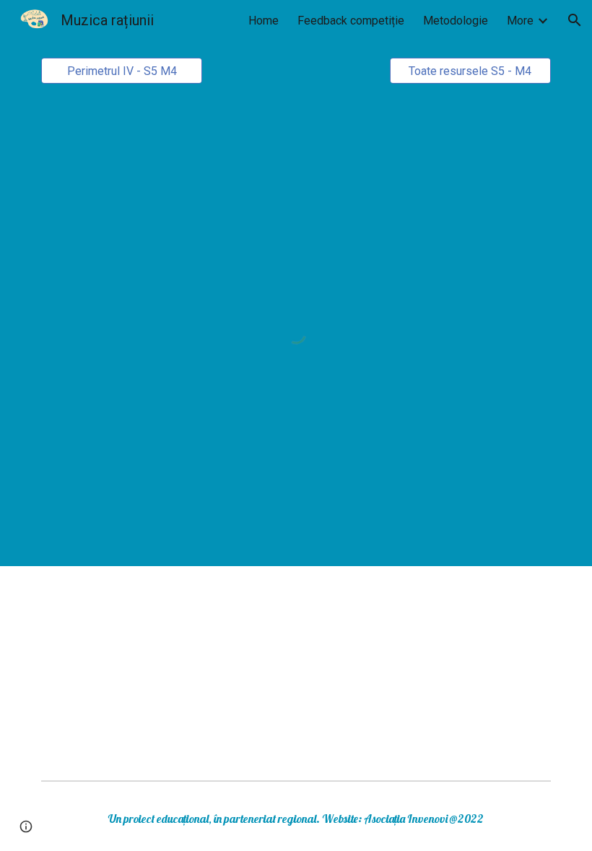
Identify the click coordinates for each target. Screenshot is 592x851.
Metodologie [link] (455, 20)
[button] (574, 20)
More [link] (520, 20)
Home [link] (263, 20)
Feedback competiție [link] (350, 20)
